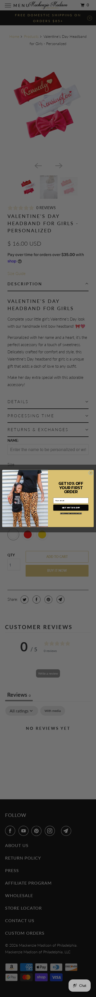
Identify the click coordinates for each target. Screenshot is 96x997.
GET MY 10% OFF (71, 507)
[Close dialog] (91, 473)
